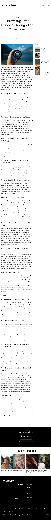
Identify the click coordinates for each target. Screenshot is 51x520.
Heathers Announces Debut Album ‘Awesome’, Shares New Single (45, 49)
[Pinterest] (18, 35)
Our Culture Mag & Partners (9, 36)
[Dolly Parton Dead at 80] (37, 72)
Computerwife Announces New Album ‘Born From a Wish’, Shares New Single (31, 471)
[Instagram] (6, 485)
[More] (26, 35)
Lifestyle (17, 17)
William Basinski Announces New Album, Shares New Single (45, 61)
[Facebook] (15, 35)
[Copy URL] (23, 35)
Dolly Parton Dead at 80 (45, 72)
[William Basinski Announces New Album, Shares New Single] (37, 61)
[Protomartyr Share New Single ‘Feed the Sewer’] (37, 55)
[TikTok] (8, 485)
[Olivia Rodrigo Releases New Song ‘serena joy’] (44, 461)
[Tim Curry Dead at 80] (37, 67)
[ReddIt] (20, 35)
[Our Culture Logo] (9, 5)
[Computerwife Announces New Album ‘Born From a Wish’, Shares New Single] (32, 461)
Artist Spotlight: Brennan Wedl (6, 470)
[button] (49, 5)
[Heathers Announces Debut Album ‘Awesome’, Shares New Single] (37, 49)
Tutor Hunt (9, 85)
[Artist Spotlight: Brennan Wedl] (7, 461)
